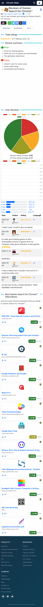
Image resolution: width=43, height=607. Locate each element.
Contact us (5, 585)
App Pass (4, 546)
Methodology (5, 579)
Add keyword (27, 565)
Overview (6, 28)
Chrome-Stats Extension (9, 549)
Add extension (27, 562)
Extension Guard (6, 552)
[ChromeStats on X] (12, 596)
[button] (3, 3)
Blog (2, 582)
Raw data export (6, 565)
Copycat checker (28, 552)
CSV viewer (27, 559)
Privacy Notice (6, 592)
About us (4, 576)
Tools (29, 14)
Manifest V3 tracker (29, 556)
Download (18, 28)
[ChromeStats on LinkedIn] (3, 596)
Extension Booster (7, 556)
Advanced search (29, 549)
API (2, 559)
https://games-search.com (12, 14)
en (34, 220)
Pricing (25, 546)
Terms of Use (5, 588)
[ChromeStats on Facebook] (8, 596)
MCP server (5, 562)
